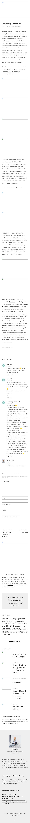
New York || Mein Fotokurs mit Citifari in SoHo (12, 796)
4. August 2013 (9, 403)
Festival (4, 623)
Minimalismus (24, 629)
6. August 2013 (9, 461)
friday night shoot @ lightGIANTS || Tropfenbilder (13, 800)
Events (18, 621)
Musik (5, 631)
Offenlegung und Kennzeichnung (9, 723)
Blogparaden (20, 619)
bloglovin (7, 811)
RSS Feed (23, 811)
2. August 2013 (5, 26)
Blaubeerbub (10, 618)
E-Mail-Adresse (6, 504)
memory (17, 628)
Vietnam (16, 662)
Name (4, 498)
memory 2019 (17, 682)
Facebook (12, 811)
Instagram (9, 625)
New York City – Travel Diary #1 (9, 794)
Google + (15, 811)
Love (11, 629)
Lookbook (6, 628)
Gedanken (23, 623)
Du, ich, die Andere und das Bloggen (15, 751)
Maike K (9, 379)
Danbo (12, 621)
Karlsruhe (17, 626)
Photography (22, 632)
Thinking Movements (13, 402)
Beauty (5, 618)
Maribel (9, 364)
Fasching (22, 621)
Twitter (20, 811)
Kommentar (6, 481)
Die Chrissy (12, 26)
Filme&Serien (11, 623)
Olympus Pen (11, 632)
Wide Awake (12, 302)
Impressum (22, 813)
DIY (15, 621)
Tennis (3, 634)
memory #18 (23, 531)
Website (4, 510)
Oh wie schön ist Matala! (7, 798)
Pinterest (17, 811)
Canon (7, 621)
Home (3, 626)
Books (3, 621)
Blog (14, 619)
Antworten (9, 375)
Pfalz (16, 632)
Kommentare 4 (18, 26)
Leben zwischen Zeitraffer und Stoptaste (7, 533)
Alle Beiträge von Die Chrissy (15, 753)
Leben (23, 626)
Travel (7, 634)
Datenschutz (15, 815)
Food (7, 347)
